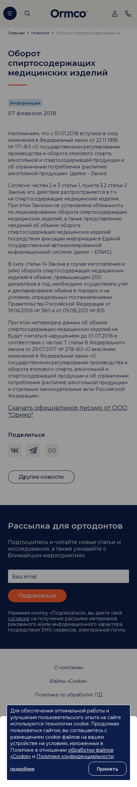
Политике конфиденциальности (75, 756)
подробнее (22, 769)
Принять (107, 768)
